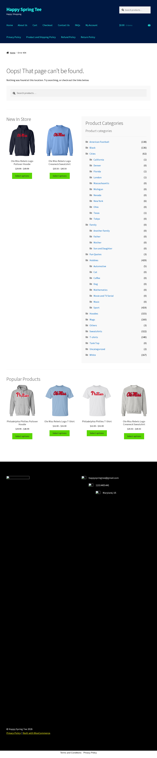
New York (98, 200)
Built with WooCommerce (36, 733)
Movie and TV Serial (104, 295)
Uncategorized (97, 349)
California (99, 159)
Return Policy (88, 37)
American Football (99, 141)
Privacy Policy (13, 37)
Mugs (92, 319)
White (93, 354)
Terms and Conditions (70, 752)
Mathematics (100, 289)
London (97, 177)
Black (92, 147)
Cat (95, 272)
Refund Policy (68, 37)
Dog (96, 283)
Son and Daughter (103, 248)
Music (96, 301)
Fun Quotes (95, 254)
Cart (35, 25)
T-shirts (94, 337)
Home (9, 25)
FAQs (77, 25)
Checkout (48, 25)
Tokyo (97, 218)
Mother (97, 242)
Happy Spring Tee (23, 9)
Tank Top (94, 343)
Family (93, 224)
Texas (97, 212)
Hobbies (94, 260)
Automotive (100, 266)
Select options (22, 175)
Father (97, 236)
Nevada (97, 195)
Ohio (96, 206)
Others (93, 325)
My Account (92, 25)
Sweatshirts (96, 331)
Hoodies (94, 313)
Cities (93, 153)
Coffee (97, 278)
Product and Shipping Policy (41, 37)
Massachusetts (101, 183)
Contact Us (64, 25)
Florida (97, 171)
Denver (97, 165)
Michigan (98, 189)
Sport (97, 307)
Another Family (102, 230)
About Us (22, 25)
